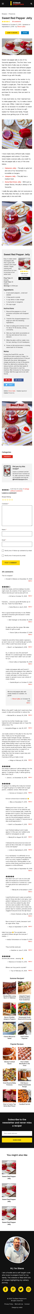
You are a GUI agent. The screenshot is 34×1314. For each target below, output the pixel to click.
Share (25, 32)
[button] (21, 271)
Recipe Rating (6, 497)
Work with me (19, 1304)
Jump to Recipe (12, 32)
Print (25, 278)
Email (4, 540)
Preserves (12, 14)
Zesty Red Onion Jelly (13, 182)
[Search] (31, 4)
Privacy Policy (8, 1304)
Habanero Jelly (10, 168)
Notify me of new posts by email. (15, 555)
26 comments (16, 21)
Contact (27, 1304)
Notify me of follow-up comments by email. (18, 550)
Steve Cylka (21, 26)
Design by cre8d (17, 1307)
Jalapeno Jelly (10, 176)
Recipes (4, 14)
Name (4, 529)
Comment (5, 503)
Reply (30, 581)
